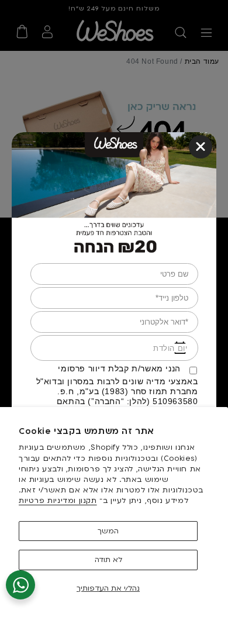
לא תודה (108, 559)
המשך (108, 531)
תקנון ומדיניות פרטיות (58, 500)
